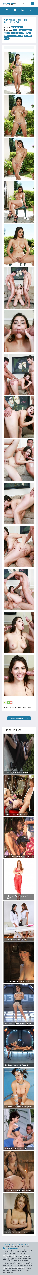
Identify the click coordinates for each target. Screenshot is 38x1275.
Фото (22, 13)
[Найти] (32, 3)
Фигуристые (25, 33)
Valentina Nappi (17, 27)
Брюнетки (15, 33)
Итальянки (18, 36)
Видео (30, 13)
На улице (27, 36)
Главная (6, 13)
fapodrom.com (9, 3)
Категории (15, 13)
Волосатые (8, 36)
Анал (15, 30)
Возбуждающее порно (11, 1248)
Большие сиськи (24, 30)
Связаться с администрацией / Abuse (16, 1244)
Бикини (7, 33)
